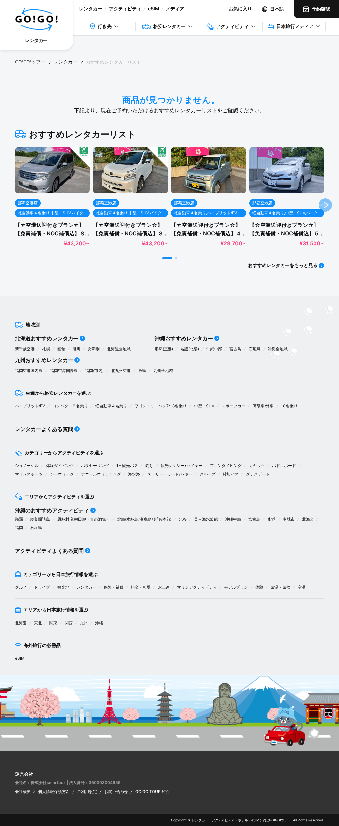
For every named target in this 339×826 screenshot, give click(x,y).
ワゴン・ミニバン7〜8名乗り (160, 405)
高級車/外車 (263, 405)
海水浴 (134, 474)
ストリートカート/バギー (169, 474)
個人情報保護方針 (54, 791)
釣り (149, 465)
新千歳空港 (25, 348)
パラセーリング (95, 465)
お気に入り (240, 8)
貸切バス (231, 474)
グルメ (21, 587)
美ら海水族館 (206, 519)
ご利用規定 (87, 791)
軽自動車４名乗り (111, 405)
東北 (38, 622)
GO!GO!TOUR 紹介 (152, 791)
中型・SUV (204, 405)
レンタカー (90, 8)
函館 (61, 348)
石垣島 (255, 348)
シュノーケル (27, 465)
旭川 (76, 348)
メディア (175, 8)
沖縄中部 (214, 348)
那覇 (19, 519)
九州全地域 (163, 370)
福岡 (19, 527)
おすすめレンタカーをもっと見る (282, 265)
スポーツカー (233, 405)
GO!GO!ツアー (30, 61)
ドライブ (42, 587)
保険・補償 (113, 587)
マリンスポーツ (29, 474)
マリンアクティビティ (197, 587)
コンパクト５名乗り (70, 405)
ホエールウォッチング (101, 474)
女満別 (94, 348)
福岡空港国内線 (29, 370)
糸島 (142, 370)
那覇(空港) (164, 348)
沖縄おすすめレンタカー (184, 338)
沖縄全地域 (278, 348)
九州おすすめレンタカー (44, 360)
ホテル (243, 820)
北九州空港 (121, 370)
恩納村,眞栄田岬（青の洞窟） (83, 519)
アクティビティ (125, 8)
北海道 (308, 519)
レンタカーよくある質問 (44, 429)
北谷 (183, 519)
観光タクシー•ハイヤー (182, 465)
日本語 (277, 9)
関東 (53, 622)
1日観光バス (127, 465)
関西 (69, 622)
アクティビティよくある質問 (49, 550)
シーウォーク (62, 474)
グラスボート (258, 474)
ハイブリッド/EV (30, 405)
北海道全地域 (119, 348)
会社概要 (23, 791)
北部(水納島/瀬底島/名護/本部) (144, 519)
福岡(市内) (94, 370)
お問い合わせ (116, 791)
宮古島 (235, 348)
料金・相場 (141, 587)
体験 (259, 587)
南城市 (289, 519)
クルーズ (208, 474)
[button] (167, 258)
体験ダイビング (60, 465)
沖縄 (99, 622)
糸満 (271, 519)
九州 (84, 622)
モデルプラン (236, 587)
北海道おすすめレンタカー (46, 338)
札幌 (46, 348)
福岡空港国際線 (64, 370)
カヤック (257, 465)
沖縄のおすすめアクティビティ (52, 510)
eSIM (153, 8)
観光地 (63, 587)
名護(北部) (189, 348)
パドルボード (284, 465)
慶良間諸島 (40, 519)
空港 (302, 587)
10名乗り (289, 405)
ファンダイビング (226, 465)
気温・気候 (280, 587)
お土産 (164, 587)
